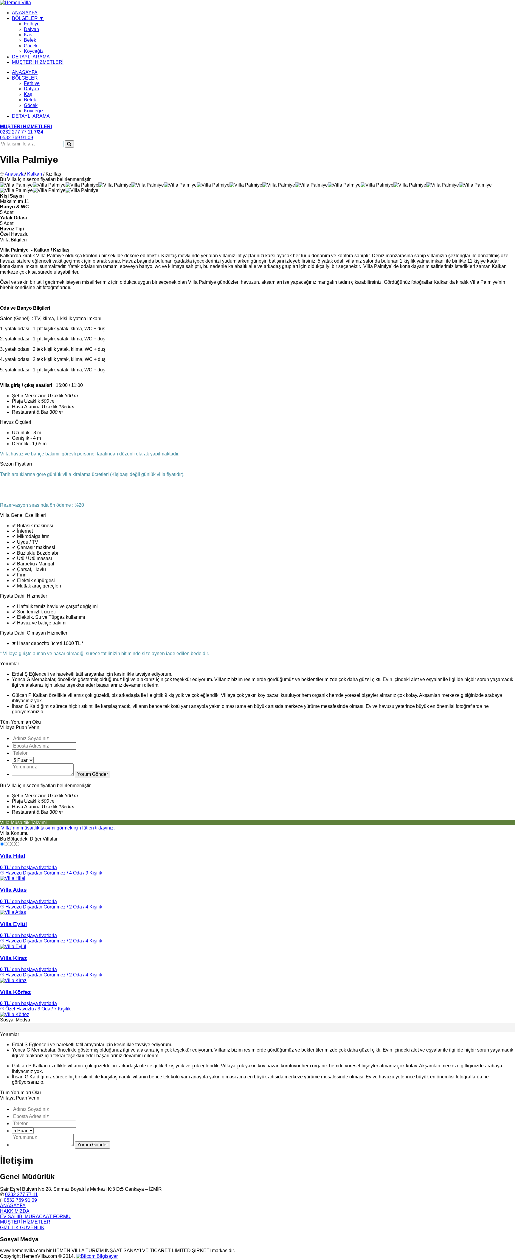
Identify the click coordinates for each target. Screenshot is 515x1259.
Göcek (31, 45)
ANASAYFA (25, 12)
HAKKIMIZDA (15, 1211)
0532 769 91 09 (20, 1200)
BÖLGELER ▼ (28, 18)
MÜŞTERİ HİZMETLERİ (37, 62)
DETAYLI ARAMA (31, 56)
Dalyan (31, 29)
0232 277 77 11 (21, 1194)
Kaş (28, 34)
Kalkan (34, 173)
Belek (30, 40)
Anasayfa (15, 173)
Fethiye (32, 23)
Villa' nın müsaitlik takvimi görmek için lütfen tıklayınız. (58, 827)
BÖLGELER (25, 77)
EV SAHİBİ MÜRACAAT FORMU (35, 1216)
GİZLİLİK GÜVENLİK (22, 1227)
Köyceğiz (34, 51)
